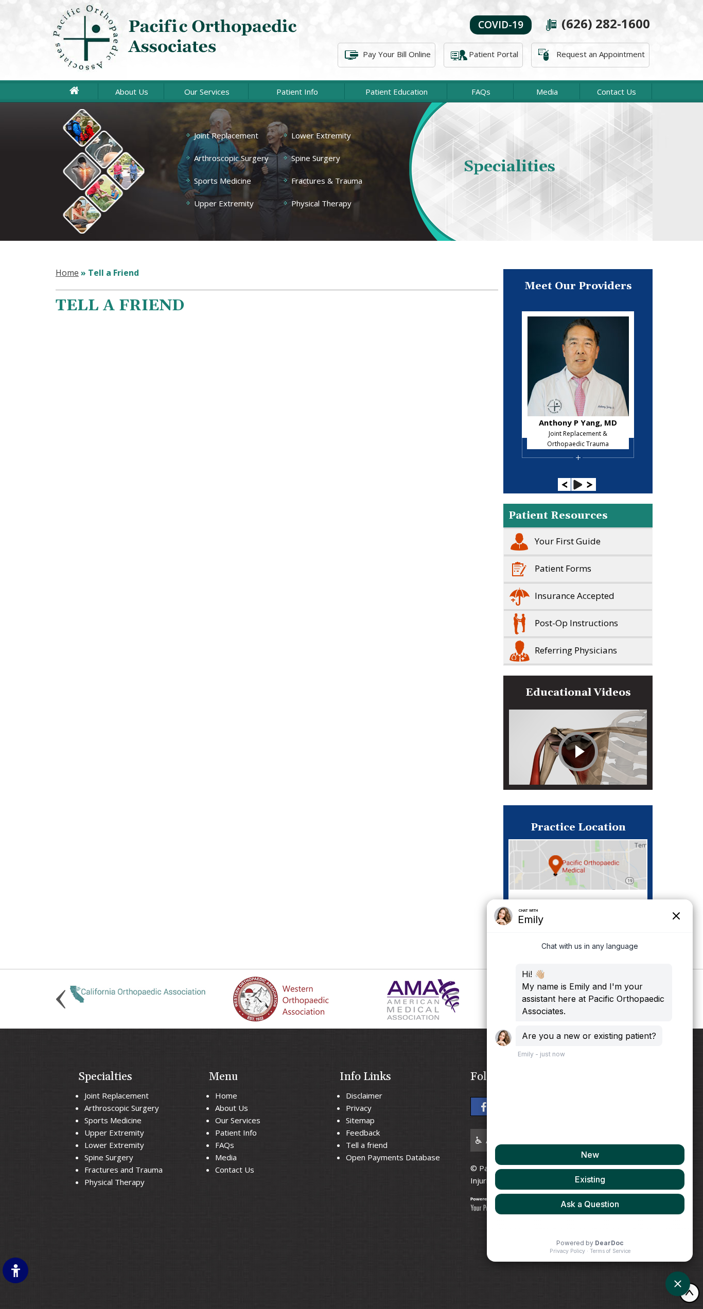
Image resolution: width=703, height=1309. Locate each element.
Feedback (363, 1132)
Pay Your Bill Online (397, 54)
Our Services (207, 91)
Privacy (359, 1108)
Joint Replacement (226, 135)
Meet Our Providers (578, 286)
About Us (131, 91)
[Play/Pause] (577, 484)
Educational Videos (578, 692)
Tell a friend (367, 1145)
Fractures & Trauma (326, 180)
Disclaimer (364, 1095)
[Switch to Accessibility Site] (15, 1270)
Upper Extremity (224, 203)
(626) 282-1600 (605, 23)
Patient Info (297, 91)
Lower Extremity (321, 135)
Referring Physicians (576, 650)
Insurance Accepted (574, 596)
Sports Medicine (222, 180)
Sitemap (360, 1120)
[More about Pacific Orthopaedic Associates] (176, 40)
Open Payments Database (393, 1157)
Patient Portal (493, 54)
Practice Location (578, 827)
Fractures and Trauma (123, 1169)
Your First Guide (568, 541)
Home (67, 272)
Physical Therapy (321, 203)
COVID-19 (500, 24)
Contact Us (616, 91)
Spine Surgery (315, 158)
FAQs (480, 91)
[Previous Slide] (564, 484)
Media (547, 91)
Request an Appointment (600, 54)
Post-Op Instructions (576, 623)
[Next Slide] (589, 484)
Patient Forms (563, 568)
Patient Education (396, 91)
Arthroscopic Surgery (231, 158)
